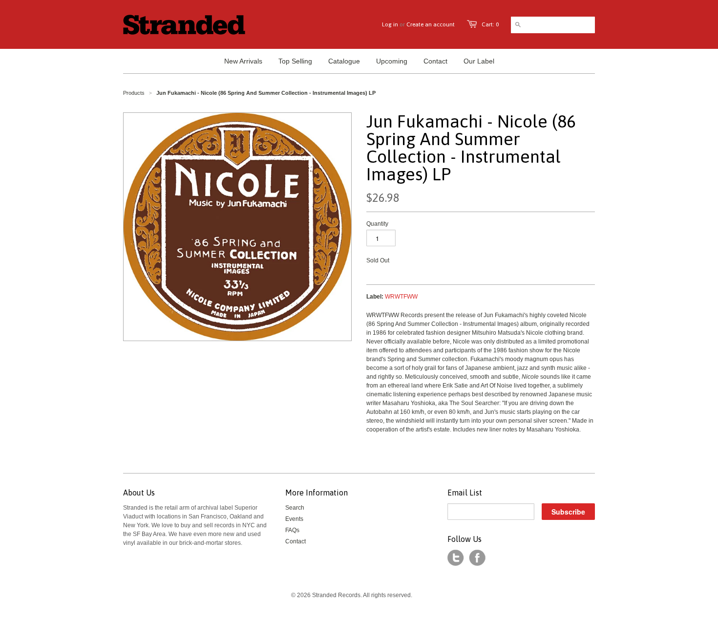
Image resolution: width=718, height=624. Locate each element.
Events (294, 519)
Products (134, 93)
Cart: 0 (490, 24)
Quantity (377, 223)
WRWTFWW (401, 296)
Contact (295, 541)
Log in (390, 24)
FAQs (292, 530)
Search (294, 507)
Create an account (430, 24)
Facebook (477, 558)
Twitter (455, 558)
